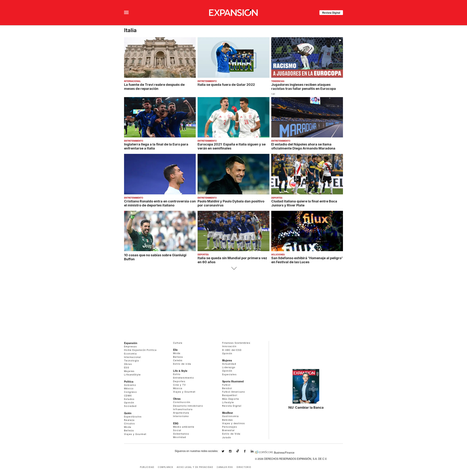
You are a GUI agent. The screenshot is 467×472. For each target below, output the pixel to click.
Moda (127, 427)
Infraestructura (182, 409)
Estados (129, 399)
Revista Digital (331, 12)
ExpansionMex (247, 451)
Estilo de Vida (231, 433)
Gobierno (130, 385)
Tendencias (277, 81)
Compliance (165, 467)
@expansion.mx (237, 451)
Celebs (177, 360)
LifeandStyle (132, 374)
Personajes (229, 426)
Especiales (229, 374)
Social (177, 430)
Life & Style (180, 371)
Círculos (129, 423)
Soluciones (278, 254)
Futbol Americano (233, 391)
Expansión (130, 343)
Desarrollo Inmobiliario (188, 405)
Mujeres (129, 371)
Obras (128, 364)
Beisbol (227, 388)
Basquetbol (229, 395)
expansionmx (225, 451)
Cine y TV (179, 384)
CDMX (128, 395)
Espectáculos (133, 416)
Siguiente (233, 268)
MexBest (227, 413)
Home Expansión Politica (140, 350)
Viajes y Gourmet (135, 434)
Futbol (226, 384)
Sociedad (130, 406)
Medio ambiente (183, 426)
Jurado (226, 437)
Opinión (129, 402)
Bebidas (227, 420)
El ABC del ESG (232, 350)
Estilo (176, 374)
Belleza (129, 430)
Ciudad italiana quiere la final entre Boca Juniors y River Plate (304, 203)
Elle (175, 350)
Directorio (244, 467)
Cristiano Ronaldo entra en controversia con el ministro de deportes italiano (160, 203)
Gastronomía (230, 416)
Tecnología (131, 360)
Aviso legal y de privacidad (195, 467)
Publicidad (147, 467)
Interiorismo (181, 416)
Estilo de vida (182, 363)
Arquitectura (181, 412)
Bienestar (228, 430)
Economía (130, 353)
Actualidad (229, 363)
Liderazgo (229, 367)
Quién (128, 413)
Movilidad (179, 437)
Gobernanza (181, 433)
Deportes (276, 197)
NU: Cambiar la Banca (306, 407)
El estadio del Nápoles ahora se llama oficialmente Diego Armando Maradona (303, 146)
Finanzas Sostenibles (236, 342)
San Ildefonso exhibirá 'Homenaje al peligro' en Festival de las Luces (307, 260)
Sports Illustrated (233, 381)
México (129, 388)
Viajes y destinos (233, 423)
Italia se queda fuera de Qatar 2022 (226, 84)
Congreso (130, 392)
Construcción (181, 402)
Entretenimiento (207, 81)
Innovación (229, 346)
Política (128, 381)
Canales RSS (225, 467)
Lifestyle (228, 402)
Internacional (132, 81)
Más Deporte (230, 399)
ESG (126, 367)
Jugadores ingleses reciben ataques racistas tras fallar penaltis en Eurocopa (303, 86)
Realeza (129, 420)
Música (177, 388)
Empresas (130, 346)
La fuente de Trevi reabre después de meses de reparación (154, 86)
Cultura (177, 342)
